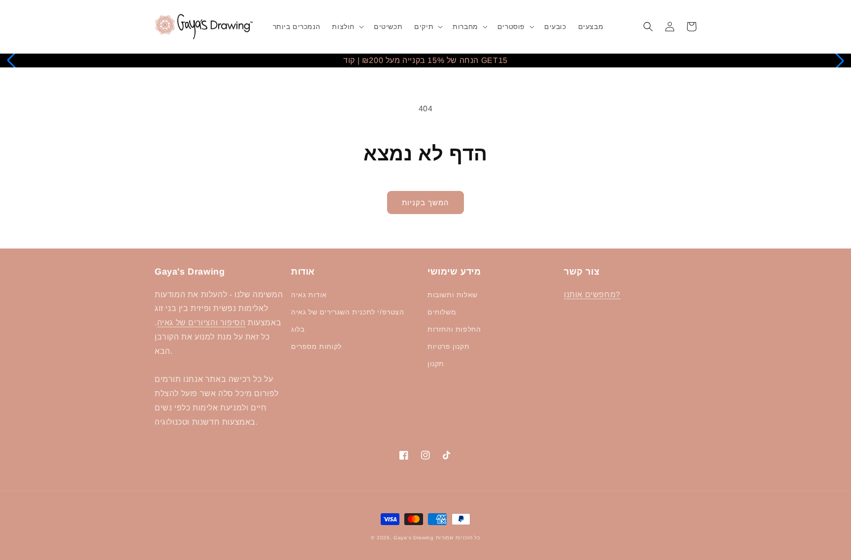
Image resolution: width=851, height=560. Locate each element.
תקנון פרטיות (448, 346)
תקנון (435, 364)
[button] (347, 26)
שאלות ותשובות (452, 295)
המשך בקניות (425, 202)
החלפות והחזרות (454, 329)
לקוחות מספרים (316, 346)
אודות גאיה (309, 295)
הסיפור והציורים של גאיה (201, 322)
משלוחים (441, 312)
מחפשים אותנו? (592, 294)
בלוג (297, 329)
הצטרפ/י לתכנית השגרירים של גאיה (347, 312)
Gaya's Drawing (413, 537)
